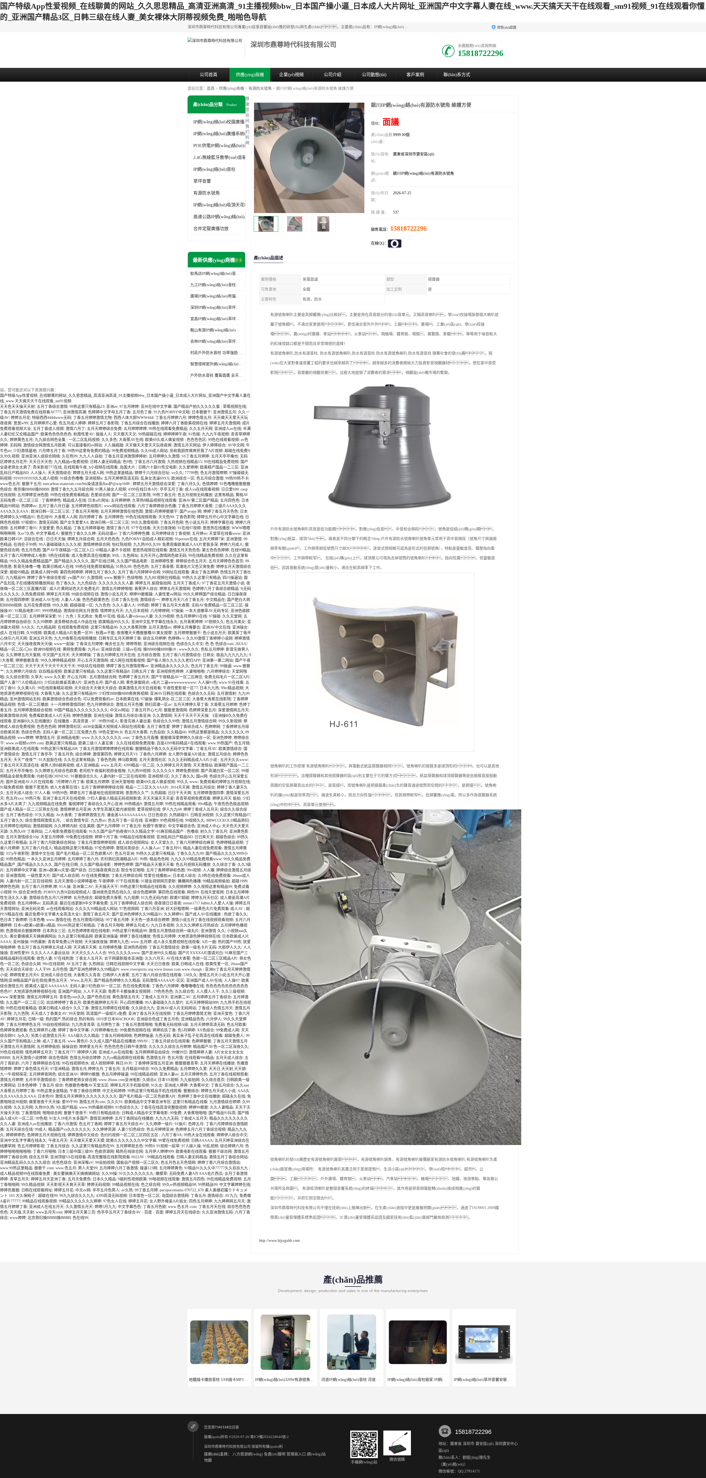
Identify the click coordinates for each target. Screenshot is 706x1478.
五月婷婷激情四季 (208, 793)
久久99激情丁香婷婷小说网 (209, 638)
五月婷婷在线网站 (15, 826)
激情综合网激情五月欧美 (44, 445)
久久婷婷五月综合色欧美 (56, 771)
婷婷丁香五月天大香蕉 (170, 605)
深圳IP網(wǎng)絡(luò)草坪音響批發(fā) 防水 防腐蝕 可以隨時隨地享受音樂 (216, 307)
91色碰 (194, 434)
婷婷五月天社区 (204, 898)
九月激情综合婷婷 (224, 1102)
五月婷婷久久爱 (193, 1069)
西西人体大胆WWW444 (133, 418)
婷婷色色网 (9, 887)
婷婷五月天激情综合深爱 (154, 484)
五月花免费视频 (36, 605)
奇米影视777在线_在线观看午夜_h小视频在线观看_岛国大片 (84, 467)
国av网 (201, 776)
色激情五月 (155, 1058)
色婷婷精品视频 (229, 842)
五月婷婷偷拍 (48, 1047)
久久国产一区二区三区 (25, 1002)
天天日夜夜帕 (164, 528)
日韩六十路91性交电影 (157, 467)
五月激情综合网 (102, 677)
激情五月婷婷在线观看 (110, 1008)
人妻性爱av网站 (167, 594)
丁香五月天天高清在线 (19, 765)
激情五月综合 (219, 754)
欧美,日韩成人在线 (188, 964)
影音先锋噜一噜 (27, 566)
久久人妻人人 (123, 605)
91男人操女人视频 (110, 489)
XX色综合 (205, 1030)
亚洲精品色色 (192, 1019)
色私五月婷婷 (212, 649)
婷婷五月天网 (57, 594)
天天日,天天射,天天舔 (227, 1069)
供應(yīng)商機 (250, 74)
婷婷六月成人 (231, 544)
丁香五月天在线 (211, 1207)
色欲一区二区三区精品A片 (214, 958)
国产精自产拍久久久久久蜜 (197, 406)
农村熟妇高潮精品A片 (119, 859)
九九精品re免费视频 (71, 462)
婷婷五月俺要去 (186, 627)
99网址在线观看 (175, 572)
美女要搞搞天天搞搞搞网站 (33, 936)
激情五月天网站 (186, 445)
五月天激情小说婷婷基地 (75, 881)
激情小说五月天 (113, 594)
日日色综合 (157, 815)
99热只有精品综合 (104, 1113)
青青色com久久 (72, 997)
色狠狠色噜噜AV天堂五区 (86, 1085)
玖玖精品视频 (50, 671)
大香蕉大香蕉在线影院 (211, 699)
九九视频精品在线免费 (47, 804)
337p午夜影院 (17, 853)
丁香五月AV (206, 749)
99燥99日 (179, 1052)
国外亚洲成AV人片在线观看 (29, 782)
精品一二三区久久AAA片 (147, 787)
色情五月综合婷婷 (85, 1058)
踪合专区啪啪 (132, 870)
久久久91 (114, 1102)
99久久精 (60, 605)
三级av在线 (131, 649)
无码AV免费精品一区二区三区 (217, 605)
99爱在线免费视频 (173, 1140)
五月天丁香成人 (186, 583)
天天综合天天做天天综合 (95, 688)
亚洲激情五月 (224, 412)
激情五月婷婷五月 (41, 997)
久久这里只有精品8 (113, 671)
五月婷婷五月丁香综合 (211, 997)
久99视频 (34, 633)
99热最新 (38, 942)
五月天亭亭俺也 (224, 456)
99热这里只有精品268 (59, 749)
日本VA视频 (168, 1080)
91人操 (65, 887)
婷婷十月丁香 (106, 837)
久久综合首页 (212, 1080)
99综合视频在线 (84, 594)
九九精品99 (15, 578)
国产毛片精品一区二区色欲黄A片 (84, 853)
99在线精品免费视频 (221, 462)
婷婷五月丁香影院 (103, 423)
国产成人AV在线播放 (203, 914)
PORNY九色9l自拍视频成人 (67, 892)
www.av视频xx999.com (25, 743)
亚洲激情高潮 (74, 412)
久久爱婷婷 (188, 467)
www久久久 (189, 649)
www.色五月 (65, 1168)
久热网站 (96, 964)
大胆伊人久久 (229, 947)
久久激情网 (162, 715)
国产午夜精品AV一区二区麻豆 (176, 677)
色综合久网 (31, 964)
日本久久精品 (104, 1179)
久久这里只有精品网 (75, 936)
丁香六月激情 (65, 1124)
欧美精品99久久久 (113, 622)
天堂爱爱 (46, 528)
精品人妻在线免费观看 (202, 848)
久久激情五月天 (79, 1207)
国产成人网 (114, 682)
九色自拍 (157, 732)
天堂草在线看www (224, 533)
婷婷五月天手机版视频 (129, 1085)
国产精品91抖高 (222, 1113)
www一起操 (64, 644)
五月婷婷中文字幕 (21, 870)
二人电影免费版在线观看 (65, 831)
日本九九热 (209, 688)
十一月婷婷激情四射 (67, 704)
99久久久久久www (124, 953)
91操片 (180, 1124)
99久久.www (187, 782)
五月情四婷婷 (17, 600)
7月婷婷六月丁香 (69, 782)
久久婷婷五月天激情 (173, 765)
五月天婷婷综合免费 (104, 429)
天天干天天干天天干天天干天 (50, 666)
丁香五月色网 (171, 522)
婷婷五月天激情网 (224, 423)
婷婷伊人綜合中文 (231, 1135)
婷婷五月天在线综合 (182, 1212)
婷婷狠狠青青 (27, 660)
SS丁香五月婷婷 (195, 456)
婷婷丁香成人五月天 (200, 809)
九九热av (98, 820)
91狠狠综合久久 (84, 776)
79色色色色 (163, 991)
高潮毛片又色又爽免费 (195, 566)
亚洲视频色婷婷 (169, 671)
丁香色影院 (185, 517)
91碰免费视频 (11, 787)
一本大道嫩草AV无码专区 (207, 611)
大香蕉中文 (199, 1085)
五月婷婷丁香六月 (83, 859)
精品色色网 (159, 859)
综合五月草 (38, 1157)
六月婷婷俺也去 (104, 1030)
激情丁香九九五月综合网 (72, 489)
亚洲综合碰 (110, 649)
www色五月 (10, 484)
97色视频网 (129, 909)
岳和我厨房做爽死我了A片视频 (196, 451)
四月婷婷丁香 (90, 517)
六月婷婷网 (160, 611)
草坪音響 (202, 181)
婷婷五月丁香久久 (100, 572)
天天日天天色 (40, 462)
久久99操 (109, 1173)
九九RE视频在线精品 (162, 578)
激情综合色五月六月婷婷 (50, 898)
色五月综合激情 (209, 478)
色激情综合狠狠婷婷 (23, 931)
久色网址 (130, 555)
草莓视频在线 (234, 406)
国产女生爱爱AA (74, 522)
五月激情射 (226, 693)
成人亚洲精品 (87, 765)
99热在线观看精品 (21, 1008)
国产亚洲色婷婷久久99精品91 (137, 914)
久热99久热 (44, 1107)
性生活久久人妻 (13, 898)
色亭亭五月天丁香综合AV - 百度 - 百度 (130, 1212)
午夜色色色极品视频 (231, 804)
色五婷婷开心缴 (42, 1030)
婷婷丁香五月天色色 (220, 511)
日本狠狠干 (201, 412)
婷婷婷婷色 (15, 1135)
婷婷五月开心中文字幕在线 (220, 517)
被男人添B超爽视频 (57, 765)
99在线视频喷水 (75, 1063)
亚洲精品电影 (68, 738)
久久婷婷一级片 (159, 1124)
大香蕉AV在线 (131, 440)
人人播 (208, 870)
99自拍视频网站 (55, 1024)
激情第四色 (102, 754)
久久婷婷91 (173, 914)
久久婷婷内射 (65, 826)
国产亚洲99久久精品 (158, 953)
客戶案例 (415, 74)
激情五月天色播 (129, 704)
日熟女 (208, 655)
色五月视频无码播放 (195, 495)
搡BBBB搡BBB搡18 (160, 649)
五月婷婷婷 (120, 500)
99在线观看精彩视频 (55, 688)
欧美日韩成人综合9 (55, 1008)
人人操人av (150, 848)
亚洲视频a (93, 478)
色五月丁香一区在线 (125, 820)
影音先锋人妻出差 (135, 721)
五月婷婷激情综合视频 (33, 710)
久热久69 (17, 831)
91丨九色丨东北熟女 (75, 616)
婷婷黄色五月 (21, 440)
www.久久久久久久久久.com (105, 738)
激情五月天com (92, 1102)
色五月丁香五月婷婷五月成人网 (44, 947)
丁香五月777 (64, 1052)
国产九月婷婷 (108, 826)
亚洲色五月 (93, 682)
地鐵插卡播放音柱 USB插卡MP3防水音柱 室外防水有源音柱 (240, 1380)
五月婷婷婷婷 (135, 429)
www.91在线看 (231, 682)
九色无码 (162, 1036)
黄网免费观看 (74, 649)
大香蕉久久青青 (86, 975)
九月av (93, 649)
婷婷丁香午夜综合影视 (46, 578)
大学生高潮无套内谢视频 (114, 809)
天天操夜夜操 (96, 942)
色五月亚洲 (124, 853)
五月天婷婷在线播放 (217, 1063)
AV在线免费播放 (95, 876)
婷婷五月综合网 (80, 539)
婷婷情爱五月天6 (24, 975)
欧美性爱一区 (217, 964)
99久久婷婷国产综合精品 (204, 594)
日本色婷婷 (27, 1085)
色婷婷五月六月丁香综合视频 (200, 1129)
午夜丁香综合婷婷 (84, 1091)
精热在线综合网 (129, 1151)
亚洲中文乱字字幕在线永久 (154, 622)
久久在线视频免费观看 (135, 743)
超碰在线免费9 (237, 451)
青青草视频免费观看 (193, 798)
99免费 (175, 1113)
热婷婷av (28, 506)
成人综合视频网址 (133, 842)
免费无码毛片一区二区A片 (227, 677)
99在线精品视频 (143, 1074)
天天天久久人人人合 (88, 953)
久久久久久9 (163, 771)
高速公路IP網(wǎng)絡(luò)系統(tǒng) (228, 216)
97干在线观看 (127, 881)
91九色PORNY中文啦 (172, 412)
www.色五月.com (182, 1207)
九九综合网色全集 (51, 440)
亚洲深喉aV (83, 1162)
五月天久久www (234, 760)
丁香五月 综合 (51, 1085)
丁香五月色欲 (154, 1207)
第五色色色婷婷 (215, 550)
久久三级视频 (232, 991)
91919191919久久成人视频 (36, 478)
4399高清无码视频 (111, 1196)
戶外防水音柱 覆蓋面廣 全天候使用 (216, 375)
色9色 (127, 462)
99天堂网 (76, 1013)
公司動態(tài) (374, 74)
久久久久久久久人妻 (115, 583)
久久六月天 (154, 958)
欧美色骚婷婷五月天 (100, 1002)
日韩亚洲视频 (201, 815)
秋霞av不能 (105, 633)
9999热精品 (51, 611)
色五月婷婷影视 (30, 1146)
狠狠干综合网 (220, 1151)
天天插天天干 (106, 887)
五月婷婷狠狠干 (187, 633)
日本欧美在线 (127, 699)
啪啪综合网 (52, 1113)
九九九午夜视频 (215, 434)
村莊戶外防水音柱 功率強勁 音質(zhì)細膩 (216, 353)
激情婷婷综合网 (96, 544)
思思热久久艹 (137, 793)
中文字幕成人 (47, 533)
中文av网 (82, 1190)
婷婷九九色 (119, 942)
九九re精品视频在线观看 (123, 1058)
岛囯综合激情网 (175, 1196)
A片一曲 (209, 942)
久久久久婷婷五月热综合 (197, 925)
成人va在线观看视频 (202, 489)
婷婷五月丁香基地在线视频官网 (96, 793)
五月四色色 (229, 500)
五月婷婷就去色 (129, 1146)
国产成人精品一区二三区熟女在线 (29, 809)
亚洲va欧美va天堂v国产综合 (62, 870)
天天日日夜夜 (158, 964)
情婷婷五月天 (111, 611)
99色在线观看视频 (223, 440)
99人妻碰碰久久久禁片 (164, 1002)
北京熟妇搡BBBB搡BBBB (49, 1218)
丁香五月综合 (222, 1085)
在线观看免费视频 (73, 627)
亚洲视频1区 (158, 776)
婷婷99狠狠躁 (141, 594)
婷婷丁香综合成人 (187, 727)
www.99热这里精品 (16, 1168)
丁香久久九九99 (190, 853)
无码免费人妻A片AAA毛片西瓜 (196, 1173)
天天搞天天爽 (85, 947)
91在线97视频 (189, 528)
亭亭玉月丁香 (171, 489)
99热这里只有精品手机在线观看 (154, 1091)
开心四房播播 (131, 1002)
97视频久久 (214, 622)
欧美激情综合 (230, 749)
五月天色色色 (107, 539)
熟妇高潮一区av (158, 704)
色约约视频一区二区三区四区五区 (129, 1135)
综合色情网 (58, 1058)
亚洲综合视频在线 (158, 644)
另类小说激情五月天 (48, 1036)
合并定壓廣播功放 (211, 228)
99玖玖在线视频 (90, 666)
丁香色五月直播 (144, 738)
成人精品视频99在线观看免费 (25, 1173)
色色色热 (141, 566)
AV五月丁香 (76, 964)
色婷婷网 (212, 727)
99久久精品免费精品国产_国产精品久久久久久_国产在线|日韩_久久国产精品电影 (79, 561)
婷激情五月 (45, 738)
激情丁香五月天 (96, 914)
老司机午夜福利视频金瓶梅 (102, 771)
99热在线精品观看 (180, 804)
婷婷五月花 (20, 418)
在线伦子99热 (25, 544)
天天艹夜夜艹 (25, 760)
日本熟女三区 (54, 931)
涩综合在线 (34, 539)
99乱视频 (210, 1146)
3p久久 (23, 1036)
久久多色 (109, 440)
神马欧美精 (127, 760)
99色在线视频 (11, 1052)
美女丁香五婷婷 (204, 572)
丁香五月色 (63, 754)
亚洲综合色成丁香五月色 (158, 1019)
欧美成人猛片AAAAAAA (46, 986)
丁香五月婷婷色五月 (23, 1024)
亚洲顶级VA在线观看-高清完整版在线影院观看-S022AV (97, 1157)
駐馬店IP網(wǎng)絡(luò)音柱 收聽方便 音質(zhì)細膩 (216, 273)
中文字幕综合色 (181, 826)
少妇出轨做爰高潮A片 (63, 682)
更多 (238, 260)
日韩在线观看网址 (36, 1190)
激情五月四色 (193, 1179)
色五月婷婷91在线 (191, 616)
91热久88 (123, 566)
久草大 (36, 677)
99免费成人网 (227, 1030)
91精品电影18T (27, 611)
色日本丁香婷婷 (13, 920)
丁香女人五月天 (88, 958)
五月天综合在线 (19, 1129)
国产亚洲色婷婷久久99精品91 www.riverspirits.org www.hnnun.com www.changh (136, 969)
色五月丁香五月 (204, 666)
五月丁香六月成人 (36, 848)
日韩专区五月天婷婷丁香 (119, 638)
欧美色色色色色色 (56, 434)
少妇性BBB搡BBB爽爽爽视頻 (123, 693)
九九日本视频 (136, 611)
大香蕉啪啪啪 (195, 1113)
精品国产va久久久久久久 (69, 1129)
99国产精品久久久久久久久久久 (81, 710)
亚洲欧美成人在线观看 (19, 749)
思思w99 (21, 423)
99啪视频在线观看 (164, 1179)
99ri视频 (194, 870)
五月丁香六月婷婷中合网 (139, 572)
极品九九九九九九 (231, 655)
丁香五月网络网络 (116, 1036)
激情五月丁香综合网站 (228, 1157)
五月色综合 (83, 898)
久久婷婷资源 (104, 1129)
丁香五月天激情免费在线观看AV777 (30, 412)
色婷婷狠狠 (201, 1041)
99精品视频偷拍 (216, 881)
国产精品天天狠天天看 (154, 864)
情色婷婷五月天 (38, 1052)
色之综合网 (150, 1185)
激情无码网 (48, 522)
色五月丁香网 (90, 1124)
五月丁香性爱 (158, 727)
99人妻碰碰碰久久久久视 (60, 544)
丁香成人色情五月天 (215, 1008)
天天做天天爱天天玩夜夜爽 (148, 445)
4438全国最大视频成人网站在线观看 (114, 727)
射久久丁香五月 (213, 831)
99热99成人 (108, 721)
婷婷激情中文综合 (83, 1135)
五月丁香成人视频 (48, 429)
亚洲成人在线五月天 (46, 1207)
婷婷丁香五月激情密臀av (127, 666)
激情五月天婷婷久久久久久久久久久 (86, 1096)
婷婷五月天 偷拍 (226, 798)
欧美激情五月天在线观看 (140, 688)
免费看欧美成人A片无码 (49, 715)
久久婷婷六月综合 (21, 671)
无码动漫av (107, 533)
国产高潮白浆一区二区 (220, 771)
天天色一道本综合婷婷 (150, 920)
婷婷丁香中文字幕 (73, 1030)
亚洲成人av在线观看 (115, 1052)
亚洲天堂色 (222, 1013)
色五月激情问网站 (88, 920)
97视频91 (29, 522)
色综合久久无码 (201, 693)
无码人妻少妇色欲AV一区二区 (95, 986)
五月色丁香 (142, 412)
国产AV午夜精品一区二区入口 (68, 550)
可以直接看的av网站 (85, 445)
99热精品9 (133, 804)
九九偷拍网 (189, 1080)
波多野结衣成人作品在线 (75, 622)
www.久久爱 (54, 677)
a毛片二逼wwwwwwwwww (173, 682)
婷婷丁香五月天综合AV (124, 1124)
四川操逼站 (232, 578)
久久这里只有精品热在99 (92, 1146)
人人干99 (42, 969)
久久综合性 (184, 991)
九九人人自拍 (90, 456)
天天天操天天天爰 (158, 798)
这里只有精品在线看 (190, 1102)
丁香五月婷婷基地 (88, 528)
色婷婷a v (176, 638)
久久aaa (242, 1085)
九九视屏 (131, 898)
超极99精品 (19, 572)
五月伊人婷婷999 (159, 1151)
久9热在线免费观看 (214, 876)
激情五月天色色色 (184, 550)
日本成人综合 (184, 876)
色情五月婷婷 (164, 936)
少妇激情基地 (24, 451)
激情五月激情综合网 (199, 721)
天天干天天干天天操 (191, 715)
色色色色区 (196, 440)
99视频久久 (194, 820)
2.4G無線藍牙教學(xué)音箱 (220, 157)
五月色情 (60, 969)
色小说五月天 (196, 522)
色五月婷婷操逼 (115, 1074)
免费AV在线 (105, 616)
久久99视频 (164, 616)
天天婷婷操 (81, 655)
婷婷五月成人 (137, 925)
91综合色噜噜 (71, 478)
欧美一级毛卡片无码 (198, 947)
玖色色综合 (61, 1162)
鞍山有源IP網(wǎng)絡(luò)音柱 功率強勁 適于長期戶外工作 (216, 330)
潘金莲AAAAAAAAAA (126, 815)
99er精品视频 (232, 688)
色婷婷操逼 (143, 1036)
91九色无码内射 (154, 898)
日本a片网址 (98, 500)
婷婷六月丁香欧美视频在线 (184, 423)
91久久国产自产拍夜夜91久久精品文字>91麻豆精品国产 (137, 831)
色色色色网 (46, 727)
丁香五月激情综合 (164, 947)
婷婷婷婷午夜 (174, 434)
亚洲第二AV (83, 887)
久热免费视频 (32, 594)
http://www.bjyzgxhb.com (279, 1241)
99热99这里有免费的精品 (88, 451)
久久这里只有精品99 (79, 693)
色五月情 (242, 743)
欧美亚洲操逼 (106, 936)
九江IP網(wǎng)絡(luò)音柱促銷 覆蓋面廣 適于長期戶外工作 (216, 285)
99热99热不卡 (236, 478)
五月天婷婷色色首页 (225, 561)
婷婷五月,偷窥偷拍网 (153, 583)
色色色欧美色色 (95, 600)
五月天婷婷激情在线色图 (121, 511)
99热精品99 (207, 1185)
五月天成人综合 (19, 793)
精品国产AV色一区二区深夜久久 (220, 1047)
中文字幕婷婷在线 (234, 1185)
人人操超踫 (113, 445)
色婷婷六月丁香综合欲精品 (215, 589)
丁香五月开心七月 (146, 710)
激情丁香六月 (117, 528)
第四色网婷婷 (71, 572)
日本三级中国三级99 (75, 1151)
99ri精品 (205, 804)
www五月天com (49, 1212)
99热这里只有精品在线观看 (143, 887)
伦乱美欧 (87, 826)
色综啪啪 (134, 578)
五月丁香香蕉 (162, 566)
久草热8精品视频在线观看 (154, 500)
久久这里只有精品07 (232, 815)
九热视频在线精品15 (184, 462)
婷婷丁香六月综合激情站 (218, 1162)
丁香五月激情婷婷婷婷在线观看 (106, 749)
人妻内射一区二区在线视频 (123, 776)
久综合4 (149, 1080)
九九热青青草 (83, 1024)
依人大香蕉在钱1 (64, 787)
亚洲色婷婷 (222, 738)
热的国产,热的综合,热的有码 (70, 1019)
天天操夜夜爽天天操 (34, 644)
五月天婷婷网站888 (201, 1002)
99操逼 (225, 666)
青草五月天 (19, 1179)
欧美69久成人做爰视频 (165, 440)
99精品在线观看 (160, 1157)
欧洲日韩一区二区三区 (50, 511)
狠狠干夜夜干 (75, 1113)
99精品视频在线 (125, 1185)
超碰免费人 (234, 1036)
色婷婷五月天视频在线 (46, 1135)
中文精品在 (215, 600)
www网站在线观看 (119, 506)
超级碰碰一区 (81, 605)
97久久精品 (44, 815)
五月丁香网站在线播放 (134, 1118)
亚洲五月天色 (40, 638)
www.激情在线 (58, 920)
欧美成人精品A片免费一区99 (69, 633)
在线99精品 (240, 550)
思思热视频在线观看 (149, 550)
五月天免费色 (79, 1179)
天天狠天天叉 (124, 434)
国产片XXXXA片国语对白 (200, 953)
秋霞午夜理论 (154, 826)
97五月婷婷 (129, 406)
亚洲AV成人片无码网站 (176, 1008)
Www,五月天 (81, 980)
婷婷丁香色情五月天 (31, 1069)
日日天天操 (55, 539)
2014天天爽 (180, 787)
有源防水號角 (260, 88)
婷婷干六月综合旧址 (152, 473)
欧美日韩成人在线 (57, 566)
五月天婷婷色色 (193, 1074)
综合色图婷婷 (144, 892)
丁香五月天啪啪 (84, 511)
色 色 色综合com (219, 644)
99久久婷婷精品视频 (58, 660)
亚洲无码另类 (32, 909)
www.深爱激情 (12, 997)
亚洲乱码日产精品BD (174, 837)
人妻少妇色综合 (131, 1129)
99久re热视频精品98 (179, 1185)
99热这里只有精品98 (129, 931)
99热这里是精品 (119, 473)
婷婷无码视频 (98, 1185)
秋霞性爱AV (83, 434)
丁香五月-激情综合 (207, 1196)
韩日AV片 (124, 1063)
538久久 (190, 975)
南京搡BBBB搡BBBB (31, 489)
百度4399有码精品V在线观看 (181, 743)
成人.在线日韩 (12, 633)
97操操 (177, 611)
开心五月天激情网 (92, 660)
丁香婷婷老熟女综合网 (77, 1080)
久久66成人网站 (154, 451)
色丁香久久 (65, 583)
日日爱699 (230, 489)
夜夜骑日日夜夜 (167, 903)
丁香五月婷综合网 (126, 876)
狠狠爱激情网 (175, 710)
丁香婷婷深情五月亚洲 (153, 1063)
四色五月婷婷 (200, 1201)
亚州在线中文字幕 (156, 406)
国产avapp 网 (190, 511)
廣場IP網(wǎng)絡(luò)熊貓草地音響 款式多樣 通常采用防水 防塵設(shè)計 (216, 296)
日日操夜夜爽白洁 (103, 870)
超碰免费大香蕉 (108, 898)
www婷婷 (25, 738)
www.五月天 (111, 765)
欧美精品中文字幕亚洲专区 (147, 1102)
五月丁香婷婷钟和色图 (165, 870)
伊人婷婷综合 (214, 445)
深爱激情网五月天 (233, 710)
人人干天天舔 (94, 991)
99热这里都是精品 (203, 732)
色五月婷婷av (28, 903)
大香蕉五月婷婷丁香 (17, 1091)
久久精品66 (176, 732)
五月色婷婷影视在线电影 (89, 931)
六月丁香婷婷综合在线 (40, 1063)
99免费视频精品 (125, 451)
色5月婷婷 (186, 1030)
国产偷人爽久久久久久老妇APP (173, 660)
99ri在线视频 (53, 964)
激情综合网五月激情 (80, 611)
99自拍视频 (104, 1162)
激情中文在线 (42, 853)
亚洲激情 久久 (213, 931)
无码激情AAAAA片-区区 (163, 980)
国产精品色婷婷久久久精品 (117, 980)
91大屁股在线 (50, 760)
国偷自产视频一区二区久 (137, 1162)
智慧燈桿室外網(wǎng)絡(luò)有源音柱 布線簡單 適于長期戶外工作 (216, 364)
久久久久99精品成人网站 (96, 909)
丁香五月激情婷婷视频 (96, 842)
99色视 (41, 1118)
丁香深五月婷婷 (89, 644)
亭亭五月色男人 (105, 1190)
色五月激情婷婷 (213, 473)
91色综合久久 (126, 1107)
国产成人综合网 (65, 876)
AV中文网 (236, 445)
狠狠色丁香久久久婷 (78, 533)
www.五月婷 (141, 942)
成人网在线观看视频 (127, 660)
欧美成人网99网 (44, 572)
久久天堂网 (232, 616)
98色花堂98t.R (110, 732)
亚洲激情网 (15, 876)
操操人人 (103, 434)
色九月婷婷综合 (100, 704)
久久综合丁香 (224, 864)
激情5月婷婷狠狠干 (161, 511)
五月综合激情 (148, 655)
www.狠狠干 (114, 578)
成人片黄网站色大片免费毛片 (74, 589)
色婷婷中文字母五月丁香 (109, 412)
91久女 (156, 1085)
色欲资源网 (104, 1151)
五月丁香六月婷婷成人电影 (23, 555)
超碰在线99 (47, 1196)
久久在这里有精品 (79, 760)
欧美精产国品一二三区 (219, 467)
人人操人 (38, 473)
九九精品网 (46, 627)
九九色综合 (87, 583)
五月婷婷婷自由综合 (152, 1052)
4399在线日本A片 (143, 489)
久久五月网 (23, 1107)
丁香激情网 (31, 1113)
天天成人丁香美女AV (49, 1013)
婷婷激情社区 (69, 727)
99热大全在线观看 (199, 1135)
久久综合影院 (17, 677)
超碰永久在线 (233, 1096)
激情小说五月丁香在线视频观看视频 (202, 920)
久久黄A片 (26, 688)
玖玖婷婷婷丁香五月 (63, 1002)
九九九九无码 (166, 1118)
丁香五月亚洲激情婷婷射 (125, 456)
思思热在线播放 (216, 528)
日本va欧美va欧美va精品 (34, 925)
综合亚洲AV (68, 1074)
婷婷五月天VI (125, 754)
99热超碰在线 (149, 434)
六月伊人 (213, 1019)
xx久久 (177, 473)
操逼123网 (148, 1168)
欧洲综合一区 (182, 478)
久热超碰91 (178, 815)
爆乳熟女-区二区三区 (172, 699)
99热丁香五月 (164, 495)
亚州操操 (20, 942)
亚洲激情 (234, 539)
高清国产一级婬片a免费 (106, 1013)
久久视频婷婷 (179, 887)
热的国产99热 (229, 942)
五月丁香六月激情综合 (181, 655)
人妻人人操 (70, 600)
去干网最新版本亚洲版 (123, 958)
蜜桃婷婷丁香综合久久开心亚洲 (95, 804)
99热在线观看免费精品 (168, 429)
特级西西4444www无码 (51, 418)
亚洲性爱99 (19, 953)
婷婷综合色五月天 (191, 561)
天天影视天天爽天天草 (65, 1185)
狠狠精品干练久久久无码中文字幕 (164, 749)
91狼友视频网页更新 (158, 881)
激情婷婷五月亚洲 (75, 809)
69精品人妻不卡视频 (113, 550)
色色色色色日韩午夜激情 (125, 1047)
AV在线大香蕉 (178, 958)
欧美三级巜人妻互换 (96, 743)
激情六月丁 (75, 429)
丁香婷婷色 (51, 500)
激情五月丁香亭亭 (36, 754)
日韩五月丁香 (142, 671)
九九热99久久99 (146, 544)
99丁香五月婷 (117, 920)
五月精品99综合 (135, 1069)
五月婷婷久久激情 (164, 456)
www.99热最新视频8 (96, 1107)
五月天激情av (159, 627)
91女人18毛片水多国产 (68, 1118)
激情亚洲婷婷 (101, 1118)
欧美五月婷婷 (97, 782)
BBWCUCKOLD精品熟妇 (227, 820)
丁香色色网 (106, 760)
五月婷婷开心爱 (43, 423)
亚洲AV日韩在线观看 (168, 693)
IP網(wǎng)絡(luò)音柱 (214, 169)
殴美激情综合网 (13, 715)
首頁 (211, 88)
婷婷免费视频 (187, 771)
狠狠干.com (44, 1168)
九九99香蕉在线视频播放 (75, 638)
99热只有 (33, 798)
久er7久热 (25, 533)
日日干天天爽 (179, 793)
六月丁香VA (171, 1135)
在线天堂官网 (212, 892)
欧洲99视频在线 (47, 649)
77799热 (191, 473)
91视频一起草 (168, 1146)
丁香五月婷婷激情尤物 (92, 418)
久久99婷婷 (42, 622)
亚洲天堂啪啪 (122, 782)
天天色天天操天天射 (17, 406)
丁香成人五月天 (154, 997)
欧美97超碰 (179, 898)
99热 (144, 859)
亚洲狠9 (151, 820)
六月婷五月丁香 (51, 451)
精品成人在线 (74, 500)
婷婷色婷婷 (123, 864)
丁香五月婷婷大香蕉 (195, 506)
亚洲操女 (240, 627)
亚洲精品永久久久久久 (169, 666)
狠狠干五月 (31, 484)
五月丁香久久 (11, 820)
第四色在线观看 (171, 892)
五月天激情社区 (152, 760)
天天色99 (166, 517)
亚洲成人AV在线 (45, 600)
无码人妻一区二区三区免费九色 (69, 732)
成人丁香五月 (54, 1041)
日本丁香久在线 (124, 600)
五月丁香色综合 (19, 815)
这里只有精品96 (103, 627)
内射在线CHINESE (53, 776)
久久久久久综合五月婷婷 (170, 1047)
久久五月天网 (200, 429)
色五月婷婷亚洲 (159, 1129)
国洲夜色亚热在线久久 (111, 892)
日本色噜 (36, 920)
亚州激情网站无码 (25, 699)
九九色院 (21, 1013)
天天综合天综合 (19, 969)
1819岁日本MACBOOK (115, 1019)
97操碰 (214, 616)
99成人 (40, 1129)
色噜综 (192, 831)
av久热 (127, 1190)
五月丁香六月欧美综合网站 (52, 842)
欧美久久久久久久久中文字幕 (131, 1140)
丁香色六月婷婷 (152, 754)
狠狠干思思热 (36, 787)
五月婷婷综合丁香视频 (170, 533)
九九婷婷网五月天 (229, 1201)
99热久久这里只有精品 (201, 578)
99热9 (149, 1146)
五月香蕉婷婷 (191, 622)
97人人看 (42, 793)
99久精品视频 (32, 1185)
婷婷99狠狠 (90, 1074)
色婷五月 (196, 1124)
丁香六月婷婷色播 (134, 533)
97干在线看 (141, 528)
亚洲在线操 (103, 715)
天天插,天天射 (22, 1212)
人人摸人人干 (207, 991)
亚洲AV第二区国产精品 (198, 500)
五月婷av (199, 533)
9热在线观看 (58, 555)
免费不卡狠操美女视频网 (130, 991)
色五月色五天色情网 (178, 1162)
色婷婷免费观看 (13, 1030)
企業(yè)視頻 (291, 74)
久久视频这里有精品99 (212, 887)
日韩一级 (36, 1019)
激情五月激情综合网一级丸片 (174, 931)
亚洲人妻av (168, 1074)
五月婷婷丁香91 (23, 528)
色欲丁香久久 (235, 914)
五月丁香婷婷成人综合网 (131, 903)
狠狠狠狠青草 (186, 1063)
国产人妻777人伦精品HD (21, 682)
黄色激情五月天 (125, 997)
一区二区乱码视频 (84, 440)
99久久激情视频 (144, 522)
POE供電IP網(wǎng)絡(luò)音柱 (223, 145)
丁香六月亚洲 (152, 909)
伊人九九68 (171, 809)
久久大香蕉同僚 (132, 627)
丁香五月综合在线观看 (170, 1041)
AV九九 (231, 1196)
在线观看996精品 (199, 1058)
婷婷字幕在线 (221, 522)
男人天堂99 (87, 1168)
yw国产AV (76, 578)
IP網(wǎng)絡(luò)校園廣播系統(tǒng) (228, 121)
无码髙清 (50, 903)
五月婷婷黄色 (170, 1168)
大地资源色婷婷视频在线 (199, 936)
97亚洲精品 (59, 1069)
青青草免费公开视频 (65, 942)
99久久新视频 (230, 721)
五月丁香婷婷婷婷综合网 (102, 787)
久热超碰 (158, 793)
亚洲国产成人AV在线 (204, 980)
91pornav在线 (186, 539)
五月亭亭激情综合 (40, 1080)
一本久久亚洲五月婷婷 (46, 859)
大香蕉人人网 (65, 517)
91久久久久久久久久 (136, 1173)
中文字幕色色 (129, 1207)
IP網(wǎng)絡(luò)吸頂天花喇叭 (223, 205)
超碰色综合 (225, 837)
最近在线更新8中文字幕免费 (84, 903)
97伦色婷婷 (104, 848)
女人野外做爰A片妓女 (187, 754)
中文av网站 (119, 710)
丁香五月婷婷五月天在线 (114, 655)
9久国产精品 (66, 1107)
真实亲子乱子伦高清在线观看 (197, 1036)
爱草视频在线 (148, 809)
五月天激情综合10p (22, 837)
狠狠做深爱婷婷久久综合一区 (185, 738)
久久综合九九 (142, 1008)
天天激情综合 (59, 473)
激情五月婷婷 (11, 1080)
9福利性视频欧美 (132, 1179)
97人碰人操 (191, 1146)
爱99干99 (69, 1102)
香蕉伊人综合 (145, 589)
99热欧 (143, 605)
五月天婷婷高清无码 (121, 478)
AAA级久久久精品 (83, 1036)
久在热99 (69, 456)
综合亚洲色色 (30, 892)
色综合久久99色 (166, 721)
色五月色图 (31, 550)
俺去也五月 (114, 644)
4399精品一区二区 (139, 765)
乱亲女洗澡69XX (155, 478)
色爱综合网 (100, 495)
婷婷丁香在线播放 (135, 936)
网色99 (193, 892)
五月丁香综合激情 (52, 406)
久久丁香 (81, 1008)
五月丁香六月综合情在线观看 (156, 975)
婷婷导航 (133, 644)
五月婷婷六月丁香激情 (118, 1168)
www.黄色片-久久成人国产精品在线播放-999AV (108, 1041)
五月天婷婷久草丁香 (190, 704)
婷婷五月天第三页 (79, 1212)
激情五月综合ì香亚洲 (133, 715)
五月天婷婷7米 (211, 539)
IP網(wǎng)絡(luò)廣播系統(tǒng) (224, 133)
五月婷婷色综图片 (86, 506)
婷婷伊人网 (87, 1052)
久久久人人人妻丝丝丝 (50, 953)
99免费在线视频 (79, 837)
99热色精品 (15, 859)
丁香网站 (34, 831)
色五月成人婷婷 (72, 423)
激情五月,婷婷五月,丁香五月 (95, 1069)
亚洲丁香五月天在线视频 (63, 798)
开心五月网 (77, 677)
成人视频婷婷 (102, 1063)
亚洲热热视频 (135, 947)
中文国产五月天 (55, 655)
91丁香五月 (131, 826)
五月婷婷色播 (110, 947)
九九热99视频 (139, 771)
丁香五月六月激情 (149, 462)
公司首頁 (208, 74)
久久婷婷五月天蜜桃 (23, 655)
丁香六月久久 (188, 484)
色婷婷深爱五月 (202, 710)
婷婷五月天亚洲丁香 (48, 1179)
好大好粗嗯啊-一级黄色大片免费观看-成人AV (205, 909)
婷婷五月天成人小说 (218, 1091)
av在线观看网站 (59, 909)
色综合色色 (31, 732)
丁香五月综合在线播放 (140, 423)
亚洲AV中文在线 (216, 627)
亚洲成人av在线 (227, 429)
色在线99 (44, 517)
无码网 (15, 445)
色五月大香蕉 (136, 732)
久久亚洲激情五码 (217, 1212)
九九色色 (102, 605)
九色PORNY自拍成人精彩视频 (147, 539)
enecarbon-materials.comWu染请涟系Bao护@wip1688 (87, 484)
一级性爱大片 (38, 876)
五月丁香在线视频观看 (228, 1074)
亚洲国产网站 (69, 991)
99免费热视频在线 (135, 1030)
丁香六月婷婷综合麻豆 (195, 842)
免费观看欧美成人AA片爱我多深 (190, 544)
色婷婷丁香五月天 (133, 677)
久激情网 (94, 578)
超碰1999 (239, 881)
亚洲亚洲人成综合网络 (40, 456)
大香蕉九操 (50, 693)
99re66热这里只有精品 (76, 925)
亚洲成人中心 (208, 826)
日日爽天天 (204, 837)
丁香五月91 (171, 848)
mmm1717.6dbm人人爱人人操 (208, 903)
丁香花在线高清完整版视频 (163, 1107)
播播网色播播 (189, 881)
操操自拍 (69, 1047)
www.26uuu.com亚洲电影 (119, 1080)
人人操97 (231, 980)
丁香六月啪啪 (44, 1151)
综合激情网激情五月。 (44, 820)
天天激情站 (202, 765)
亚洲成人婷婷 (176, 1085)
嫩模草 (161, 1173)
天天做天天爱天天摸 (86, 1140)
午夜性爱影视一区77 (180, 688)
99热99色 (60, 793)
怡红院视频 (121, 544)
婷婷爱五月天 (90, 1047)
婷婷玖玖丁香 (164, 1030)
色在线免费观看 (136, 986)
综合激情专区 (77, 820)
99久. (116, 555)
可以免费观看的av (98, 699)
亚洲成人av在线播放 (34, 1124)
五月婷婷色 (114, 517)
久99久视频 (9, 456)
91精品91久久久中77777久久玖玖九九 (216, 1168)
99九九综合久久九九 (76, 1196)
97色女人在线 (114, 1201)
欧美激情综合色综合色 (61, 699)
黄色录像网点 (137, 682)
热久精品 (63, 528)
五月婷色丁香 (108, 1024)
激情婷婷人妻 (200, 1052)
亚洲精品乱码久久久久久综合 (25, 1162)
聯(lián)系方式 (456, 74)
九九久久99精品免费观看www (196, 859)
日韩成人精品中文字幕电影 (145, 1113)
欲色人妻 (44, 958)
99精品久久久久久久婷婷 (80, 1201)
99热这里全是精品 (52, 1091)
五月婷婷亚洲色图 (32, 495)
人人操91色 (207, 682)
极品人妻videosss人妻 (135, 616)
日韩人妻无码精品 (105, 462)
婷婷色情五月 (199, 418)
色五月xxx (14, 798)
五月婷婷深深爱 (42, 616)
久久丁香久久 (182, 776)
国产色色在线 (98, 997)
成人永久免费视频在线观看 (176, 942)
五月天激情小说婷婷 (29, 1058)
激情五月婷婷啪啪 (116, 589)
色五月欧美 (236, 1024)
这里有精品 (224, 495)
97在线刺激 (63, 958)
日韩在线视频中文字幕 (125, 964)
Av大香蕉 (64, 815)
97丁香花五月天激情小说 (223, 583)
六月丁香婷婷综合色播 (156, 506)
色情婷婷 (210, 484)
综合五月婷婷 (154, 638)
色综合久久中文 (189, 644)
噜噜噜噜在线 (192, 986)
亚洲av (111, 406)
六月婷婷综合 (218, 671)
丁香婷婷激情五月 (89, 815)
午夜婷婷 (106, 881)
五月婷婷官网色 (42, 1074)
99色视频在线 (171, 820)
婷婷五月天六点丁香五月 (182, 600)
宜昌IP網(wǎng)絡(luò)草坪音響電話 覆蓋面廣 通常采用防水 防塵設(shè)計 (216, 319)
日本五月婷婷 (237, 892)
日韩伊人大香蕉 (115, 975)
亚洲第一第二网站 (217, 660)
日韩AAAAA (202, 1140)
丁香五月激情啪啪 (137, 1024)
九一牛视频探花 (13, 1074)
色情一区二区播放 (32, 704)
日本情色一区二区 (144, 1196)
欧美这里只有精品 (79, 671)
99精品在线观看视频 (137, 837)
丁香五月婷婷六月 (170, 418)
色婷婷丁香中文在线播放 (199, 1096)
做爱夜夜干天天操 (44, 1102)
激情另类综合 (127, 848)
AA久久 (27, 627)
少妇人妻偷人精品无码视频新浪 (114, 798)
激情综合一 (149, 600)
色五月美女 (235, 622)
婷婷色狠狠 (82, 715)
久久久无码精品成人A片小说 (193, 760)
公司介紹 (332, 74)
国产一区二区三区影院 (131, 495)
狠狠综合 (191, 1091)
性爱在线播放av (157, 876)
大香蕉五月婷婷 (223, 704)
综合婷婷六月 (231, 1146)
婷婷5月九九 (105, 1207)
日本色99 (45, 1096)
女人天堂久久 (162, 842)
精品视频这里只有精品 (73, 848)
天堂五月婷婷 (52, 837)
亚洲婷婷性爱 (162, 561)
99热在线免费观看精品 (69, 495)
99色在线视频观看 (140, 517)
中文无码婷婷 (113, 1091)
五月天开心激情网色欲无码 (163, 555)
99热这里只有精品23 (86, 406)
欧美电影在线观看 (191, 1151)
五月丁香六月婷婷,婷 (39, 887)
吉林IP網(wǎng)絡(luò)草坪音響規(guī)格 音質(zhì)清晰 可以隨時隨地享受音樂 (216, 341)
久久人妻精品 (221, 1107)
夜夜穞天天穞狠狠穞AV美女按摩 (144, 633)
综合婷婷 (83, 754)
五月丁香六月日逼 (53, 506)
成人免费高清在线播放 (90, 555)
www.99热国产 (220, 743)
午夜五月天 (58, 1140)
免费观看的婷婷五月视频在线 (225, 782)
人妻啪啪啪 (195, 671)
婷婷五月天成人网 (88, 473)
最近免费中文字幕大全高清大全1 (53, 914)
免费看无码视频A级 (171, 1024)
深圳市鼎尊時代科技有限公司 (227, 1446)
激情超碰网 (42, 826)
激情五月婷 (153, 804)
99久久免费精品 (164, 1069)
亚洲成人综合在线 (56, 975)
